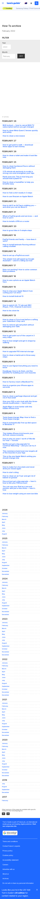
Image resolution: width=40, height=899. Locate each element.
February (5, 516)
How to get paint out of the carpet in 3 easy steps (19, 336)
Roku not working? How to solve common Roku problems (20, 270)
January (5, 513)
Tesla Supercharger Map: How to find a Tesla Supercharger (19, 418)
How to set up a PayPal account (16, 255)
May (3, 525)
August (4, 534)
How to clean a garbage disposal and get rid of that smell (20, 397)
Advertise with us (9, 869)
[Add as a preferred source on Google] (10, 833)
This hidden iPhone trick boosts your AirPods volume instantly (18, 434)
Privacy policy (7, 851)
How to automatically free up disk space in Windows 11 (19, 423)
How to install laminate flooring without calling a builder (19, 245)
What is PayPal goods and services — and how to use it (20, 217)
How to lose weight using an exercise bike (20, 494)
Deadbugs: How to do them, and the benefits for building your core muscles (19, 372)
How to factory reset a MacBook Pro (18, 382)
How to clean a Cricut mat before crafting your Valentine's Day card (20, 320)
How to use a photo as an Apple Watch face (19, 281)
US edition (20, 893)
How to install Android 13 (13, 296)
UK (3, 813)
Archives (6, 878)
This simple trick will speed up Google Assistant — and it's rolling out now (18, 260)
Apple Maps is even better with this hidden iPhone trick (17, 407)
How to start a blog (11, 472)
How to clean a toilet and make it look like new (20, 156)
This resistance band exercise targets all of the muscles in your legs (20, 452)
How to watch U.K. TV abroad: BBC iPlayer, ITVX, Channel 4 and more (17, 306)
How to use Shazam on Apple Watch (18, 196)
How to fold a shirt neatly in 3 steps (17, 193)
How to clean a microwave (14, 136)
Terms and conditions (10, 841)
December (5, 574)
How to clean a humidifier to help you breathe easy (18, 183)
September (5, 565)
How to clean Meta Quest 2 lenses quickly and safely (20, 131)
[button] (36, 3)
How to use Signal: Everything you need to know (20, 367)
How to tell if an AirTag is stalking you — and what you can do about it (19, 206)
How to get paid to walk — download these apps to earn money (18, 146)
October (4, 568)
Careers (5, 864)
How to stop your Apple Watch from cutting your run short (18, 292)
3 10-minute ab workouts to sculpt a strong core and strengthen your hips (18, 172)
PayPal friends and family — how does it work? (19, 240)
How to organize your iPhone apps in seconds (18, 386)
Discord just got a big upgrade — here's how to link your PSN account (19, 482)
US (8, 813)
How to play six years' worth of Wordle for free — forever (19, 439)
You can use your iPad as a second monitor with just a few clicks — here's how (19, 488)
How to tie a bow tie (11, 311)
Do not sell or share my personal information (18, 883)
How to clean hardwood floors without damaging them (19, 167)
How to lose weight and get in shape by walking (19, 342)
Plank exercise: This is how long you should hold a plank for (18, 177)
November (5, 571)
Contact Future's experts (11, 846)
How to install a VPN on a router (16, 221)
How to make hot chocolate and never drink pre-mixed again (19, 468)
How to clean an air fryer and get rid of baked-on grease (19, 477)
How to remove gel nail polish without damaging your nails (18, 326)
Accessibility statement (10, 860)
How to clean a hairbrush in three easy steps (19, 356)
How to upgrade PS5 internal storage (18, 351)
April (3, 522)
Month (4, 52)
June (3, 528)
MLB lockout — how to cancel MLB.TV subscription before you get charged (18, 126)
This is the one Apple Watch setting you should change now (19, 457)
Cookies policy (8, 855)
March (4, 519)
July (3, 531)
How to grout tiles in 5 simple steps (17, 230)
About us (6, 874)
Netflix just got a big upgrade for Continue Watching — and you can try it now (19, 445)
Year (4, 43)
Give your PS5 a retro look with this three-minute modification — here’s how (20, 402)
